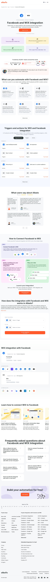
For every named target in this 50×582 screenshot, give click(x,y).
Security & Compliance (26, 551)
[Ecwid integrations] (21, 391)
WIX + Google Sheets (43, 520)
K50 (12, 523)
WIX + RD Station (42, 527)
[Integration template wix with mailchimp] (25, 92)
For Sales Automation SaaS (26, 553)
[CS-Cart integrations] (16, 391)
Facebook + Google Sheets (27, 520)
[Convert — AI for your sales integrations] (12, 369)
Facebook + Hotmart (26, 518)
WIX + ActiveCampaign (43, 524)
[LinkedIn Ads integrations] (29, 369)
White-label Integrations (26, 545)
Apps (15, 375)
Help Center (3, 549)
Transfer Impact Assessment (32, 573)
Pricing (2, 545)
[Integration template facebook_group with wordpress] (25, 108)
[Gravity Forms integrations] (34, 391)
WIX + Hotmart (41, 518)
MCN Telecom (15, 529)
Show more (25, 118)
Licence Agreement (26, 571)
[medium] (47, 577)
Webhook (14, 518)
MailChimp (14, 527)
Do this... (6, 324)
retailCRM (3, 518)
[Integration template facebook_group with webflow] (8, 92)
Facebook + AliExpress (26, 529)
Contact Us (47, 573)
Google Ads (14, 525)
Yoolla (13, 531)
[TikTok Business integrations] (7, 369)
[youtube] (44, 577)
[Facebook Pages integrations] (21, 369)
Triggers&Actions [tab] (18, 137)
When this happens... (9, 317)
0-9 (1, 507)
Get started (25, 494)
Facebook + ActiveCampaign (27, 524)
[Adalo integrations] (3, 391)
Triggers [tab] (27, 137)
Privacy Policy (34, 571)
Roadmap (3, 556)
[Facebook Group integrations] (16, 369)
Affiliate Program (4, 560)
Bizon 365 (3, 516)
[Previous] (23, 228)
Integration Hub (10, 375)
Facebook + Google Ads (26, 531)
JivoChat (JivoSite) (16, 516)
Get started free (25, 293)
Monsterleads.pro (5, 531)
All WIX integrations (42, 516)
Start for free (25, 30)
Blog (2, 547)
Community (3, 558)
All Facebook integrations (27, 516)
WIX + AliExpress (42, 529)
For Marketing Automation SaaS (27, 556)
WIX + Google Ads (42, 531)
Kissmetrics (3, 523)
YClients (3, 527)
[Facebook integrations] (3, 369)
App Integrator (4, 553)
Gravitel (3, 525)
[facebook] (39, 577)
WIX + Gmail (41, 522)
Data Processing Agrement (44, 571)
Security (41, 573)
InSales (13, 520)
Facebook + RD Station (26, 527)
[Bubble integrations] (7, 391)
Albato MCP (23, 558)
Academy (3, 551)
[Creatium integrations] (12, 391)
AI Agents (3, 562)
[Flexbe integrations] (29, 391)
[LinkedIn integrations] (25, 369)
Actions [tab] (33, 137)
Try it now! (21, 148)
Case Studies (24, 549)
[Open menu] (47, 2)
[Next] (26, 228)
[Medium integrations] (34, 369)
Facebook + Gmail (25, 522)
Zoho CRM (3, 529)
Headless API (24, 560)
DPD (2, 520)
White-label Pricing (25, 547)
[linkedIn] (41, 577)
